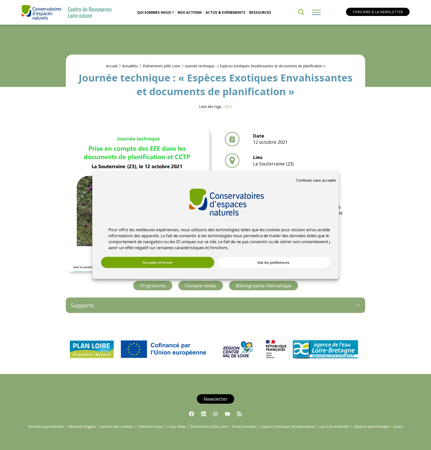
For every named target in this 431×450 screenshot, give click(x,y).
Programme (153, 286)
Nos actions (190, 12)
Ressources (260, 12)
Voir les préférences (273, 262)
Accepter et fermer (157, 262)
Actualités (130, 66)
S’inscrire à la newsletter (378, 11)
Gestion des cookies (116, 426)
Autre (398, 426)
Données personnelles (46, 426)
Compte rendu (200, 286)
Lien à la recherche (334, 426)
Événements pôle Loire (161, 66)
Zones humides (244, 426)
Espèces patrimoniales (372, 426)
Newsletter (215, 399)
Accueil (111, 66)
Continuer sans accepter (316, 180)
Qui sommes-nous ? (155, 12)
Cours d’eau (176, 426)
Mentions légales (82, 426)
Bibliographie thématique (263, 286)
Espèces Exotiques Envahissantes (288, 426)
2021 (228, 106)
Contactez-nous (150, 426)
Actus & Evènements (225, 12)
